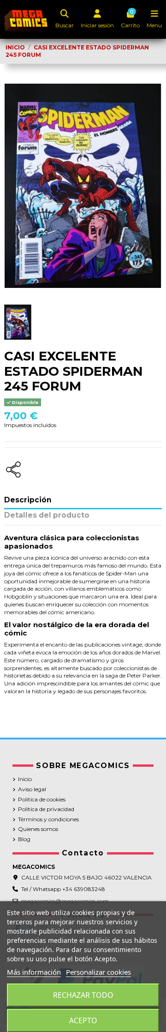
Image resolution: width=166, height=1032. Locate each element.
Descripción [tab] (28, 500)
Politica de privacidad (46, 809)
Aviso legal (32, 789)
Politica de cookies (41, 799)
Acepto (83, 1020)
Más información (34, 972)
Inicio (25, 779)
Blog (24, 839)
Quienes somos (38, 828)
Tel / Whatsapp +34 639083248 (63, 888)
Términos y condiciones (48, 819)
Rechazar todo (83, 995)
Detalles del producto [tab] (46, 515)
